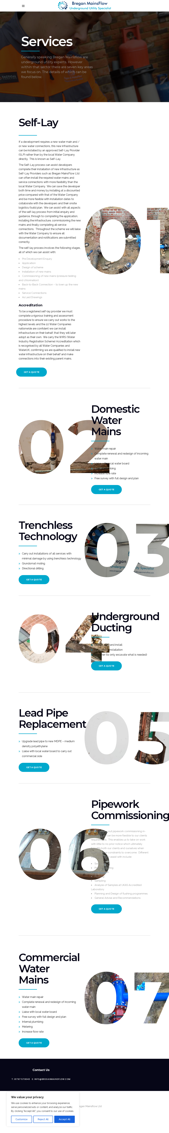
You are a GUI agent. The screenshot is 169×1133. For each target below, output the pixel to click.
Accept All (64, 1119)
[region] (43, 1109)
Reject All (43, 1119)
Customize (22, 1119)
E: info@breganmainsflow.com (51, 1079)
